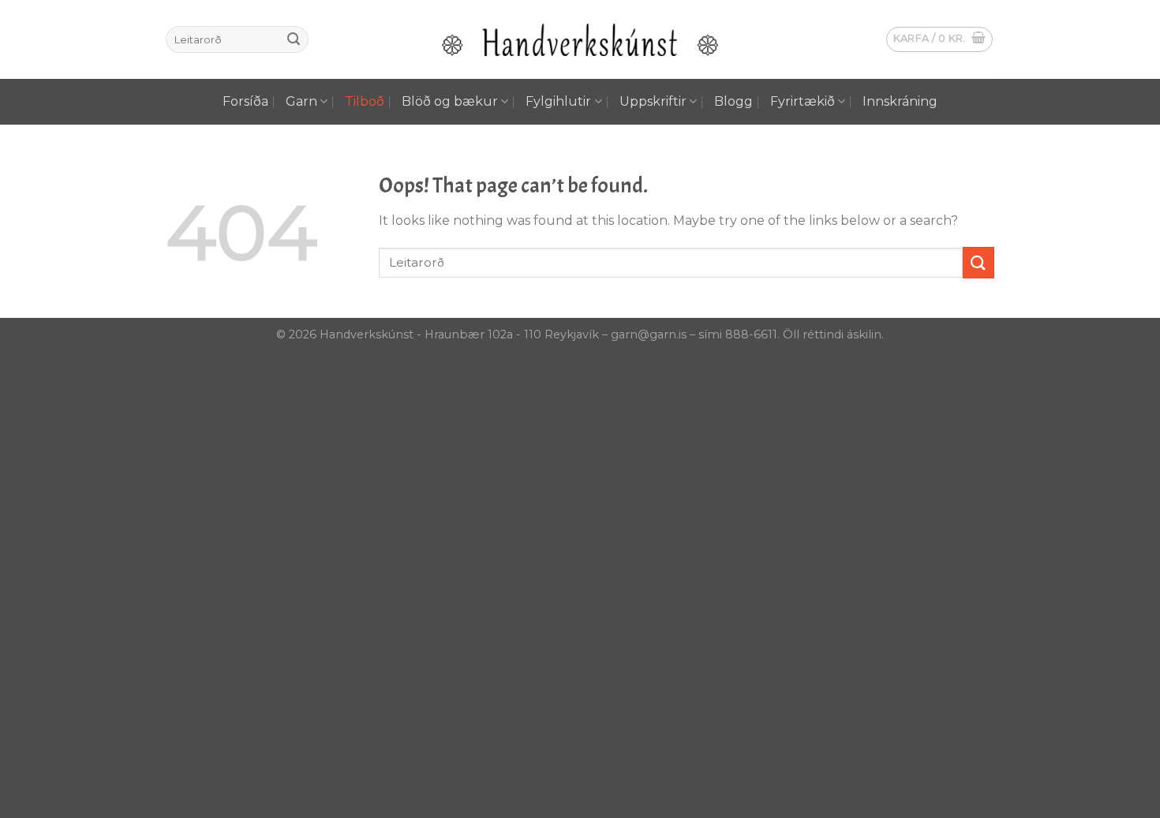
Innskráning (900, 101)
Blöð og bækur (450, 101)
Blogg (733, 101)
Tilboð (364, 101)
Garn (301, 101)
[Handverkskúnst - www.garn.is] (580, 40)
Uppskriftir (653, 101)
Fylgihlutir (558, 101)
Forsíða (245, 101)
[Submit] (293, 39)
